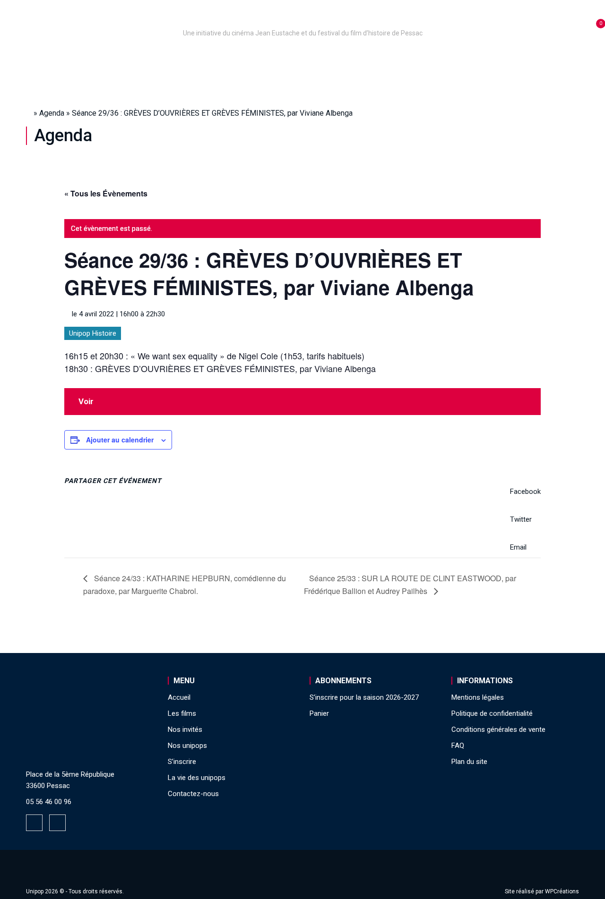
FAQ (457, 745)
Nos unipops (143, 58)
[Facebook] (34, 822)
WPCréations (562, 891)
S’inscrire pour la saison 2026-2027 (364, 697)
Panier (319, 713)
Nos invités (357, 58)
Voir (86, 401)
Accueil (82, 58)
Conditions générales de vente (498, 729)
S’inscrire (421, 58)
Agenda (51, 113)
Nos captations (223, 58)
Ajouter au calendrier (120, 439)
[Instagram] (57, 822)
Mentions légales (477, 697)
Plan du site (469, 761)
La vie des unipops (500, 58)
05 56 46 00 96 (48, 801)
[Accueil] (302, 20)
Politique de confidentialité (492, 713)
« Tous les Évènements (105, 193)
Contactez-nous (193, 793)
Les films (295, 58)
